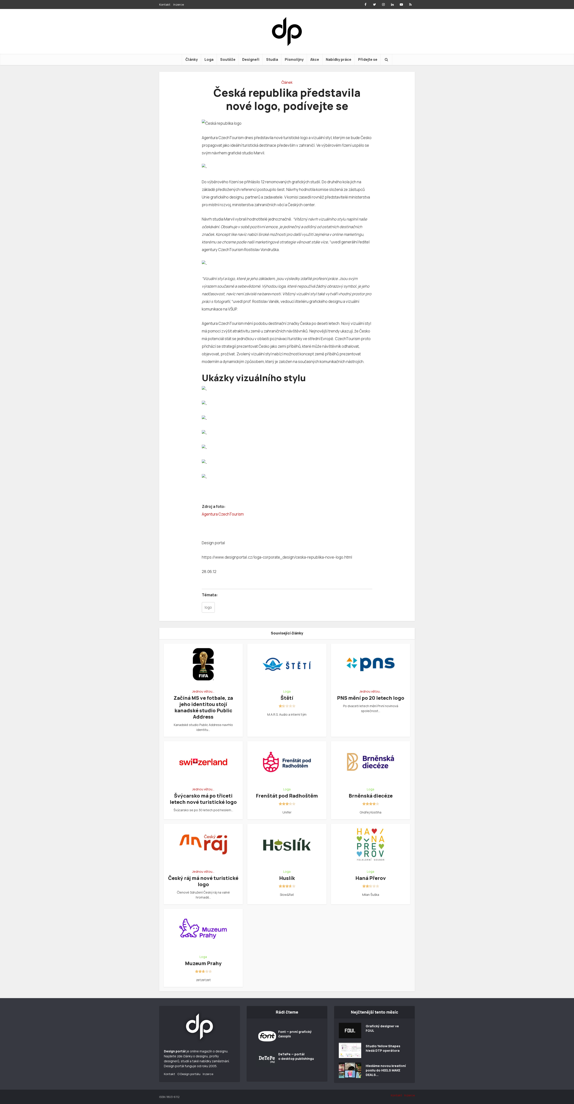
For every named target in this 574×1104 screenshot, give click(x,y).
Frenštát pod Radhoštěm (287, 795)
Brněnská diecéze (371, 795)
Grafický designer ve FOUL (382, 1028)
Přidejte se (367, 59)
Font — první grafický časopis (295, 1034)
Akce (314, 59)
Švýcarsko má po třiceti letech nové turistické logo (203, 798)
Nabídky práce (338, 59)
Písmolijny (294, 59)
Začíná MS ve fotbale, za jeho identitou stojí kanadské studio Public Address (203, 707)
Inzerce (178, 4)
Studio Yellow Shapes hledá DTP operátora (383, 1048)
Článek (287, 82)
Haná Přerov (370, 878)
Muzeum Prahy (203, 963)
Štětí (286, 698)
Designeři (250, 59)
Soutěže (227, 59)
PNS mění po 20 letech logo (370, 698)
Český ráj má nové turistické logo (203, 881)
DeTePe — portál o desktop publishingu (296, 1056)
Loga (208, 59)
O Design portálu (188, 1074)
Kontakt (164, 4)
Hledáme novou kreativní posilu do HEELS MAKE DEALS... (386, 1070)
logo (208, 607)
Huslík (287, 878)
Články (191, 59)
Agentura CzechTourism (223, 514)
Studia (272, 59)
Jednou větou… (203, 691)
